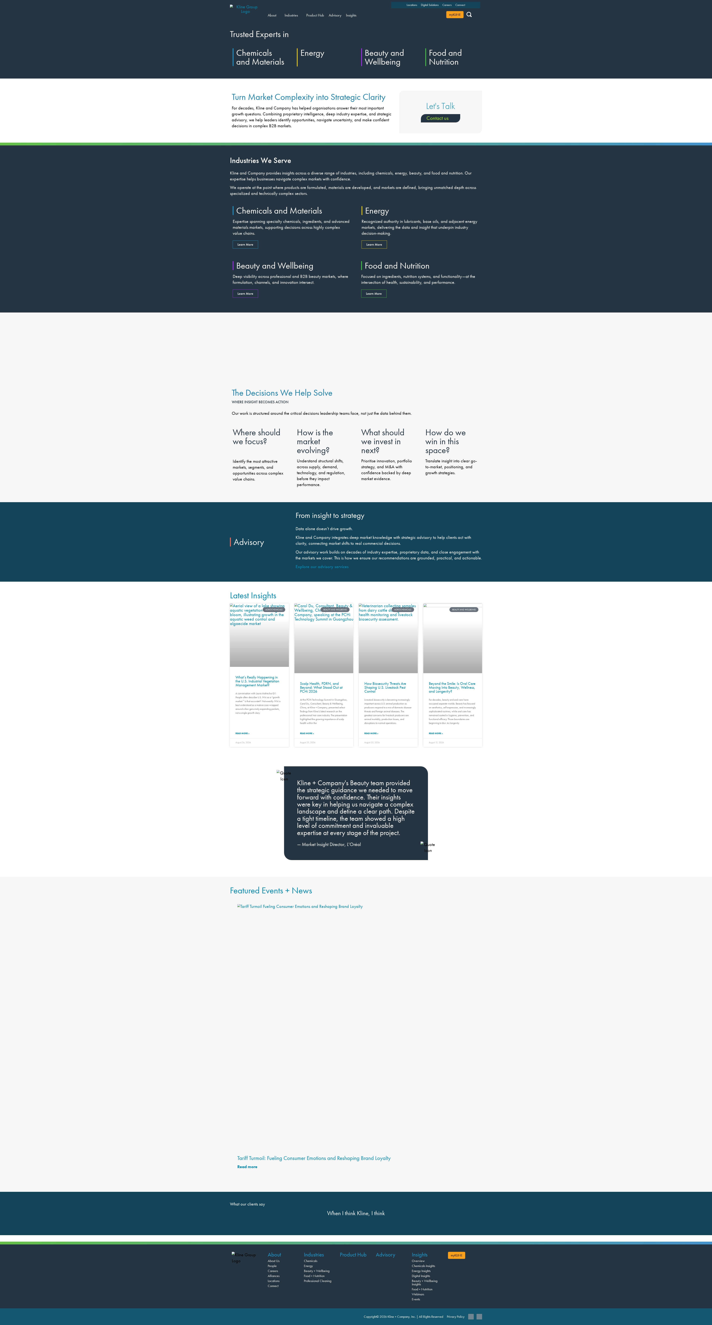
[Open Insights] (358, 15)
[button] (233, 810)
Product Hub (353, 1254)
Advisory (385, 1254)
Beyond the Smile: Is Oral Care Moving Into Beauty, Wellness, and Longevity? (452, 687)
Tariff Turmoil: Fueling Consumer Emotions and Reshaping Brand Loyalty (314, 1158)
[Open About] (278, 15)
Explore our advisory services (322, 566)
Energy (312, 52)
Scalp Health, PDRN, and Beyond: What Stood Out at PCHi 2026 (321, 687)
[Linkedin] (471, 1316)
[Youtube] (479, 1316)
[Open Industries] (300, 15)
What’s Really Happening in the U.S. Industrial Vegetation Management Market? (257, 681)
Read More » (242, 733)
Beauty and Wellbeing (384, 57)
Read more (247, 1166)
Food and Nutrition (445, 57)
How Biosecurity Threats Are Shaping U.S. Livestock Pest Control (385, 687)
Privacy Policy (455, 1316)
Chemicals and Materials (260, 57)
